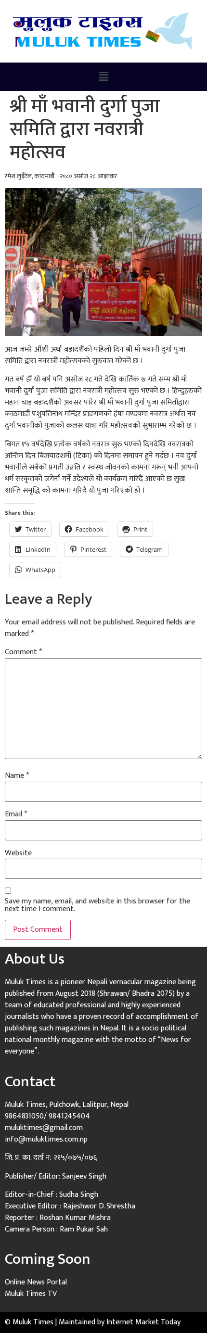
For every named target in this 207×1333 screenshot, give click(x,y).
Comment (23, 652)
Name (17, 776)
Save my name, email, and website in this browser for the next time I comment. (97, 905)
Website (18, 853)
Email (16, 814)
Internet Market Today (143, 1322)
